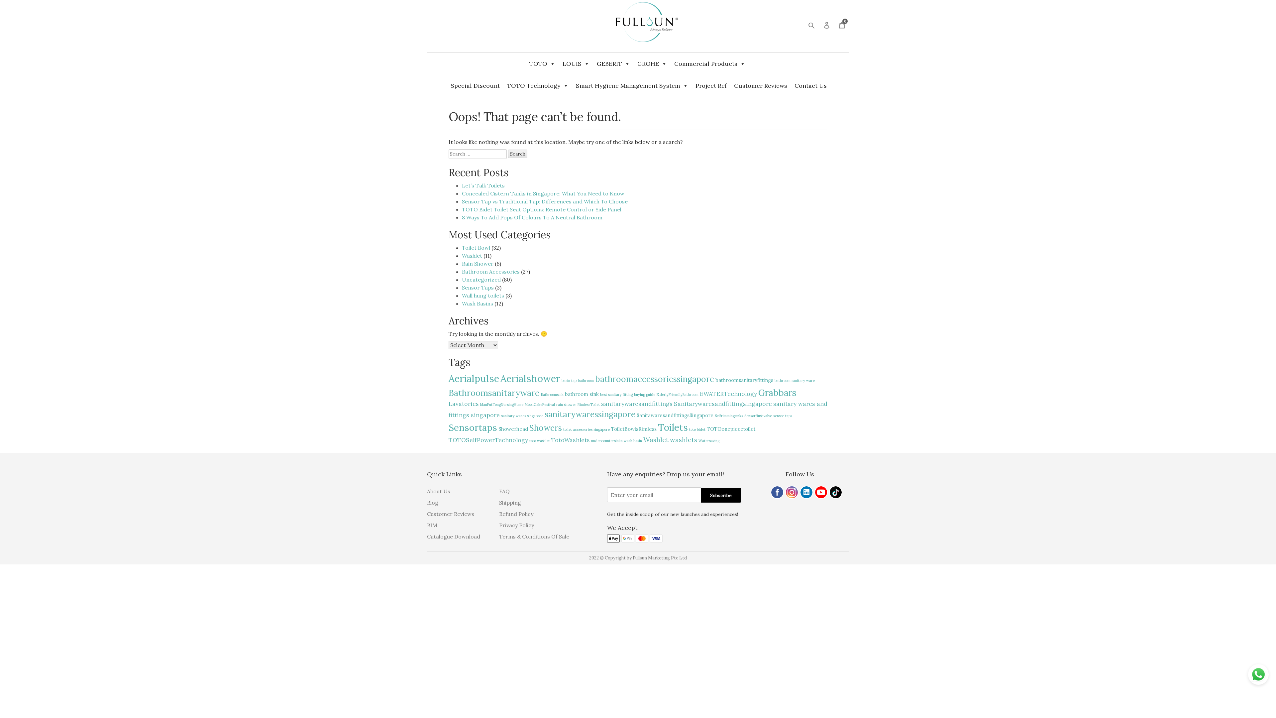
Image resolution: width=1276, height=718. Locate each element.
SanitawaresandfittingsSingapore (675, 415)
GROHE (648, 63)
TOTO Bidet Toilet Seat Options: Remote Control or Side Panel (541, 209)
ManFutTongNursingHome (501, 404)
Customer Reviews (760, 85)
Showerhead (513, 429)
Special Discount (475, 85)
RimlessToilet (589, 404)
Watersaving (708, 440)
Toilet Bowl (476, 247)
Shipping (510, 502)
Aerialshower (530, 378)
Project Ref (711, 85)
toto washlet (539, 440)
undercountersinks (606, 440)
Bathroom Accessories (491, 271)
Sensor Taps (478, 287)
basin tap (569, 380)
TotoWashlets (570, 440)
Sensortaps (473, 427)
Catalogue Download (453, 536)
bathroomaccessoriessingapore (654, 379)
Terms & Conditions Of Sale (534, 536)
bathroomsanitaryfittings (744, 380)
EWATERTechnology (728, 394)
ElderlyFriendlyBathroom (677, 394)
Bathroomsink (552, 394)
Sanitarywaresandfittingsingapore (723, 404)
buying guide (644, 394)
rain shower (566, 404)
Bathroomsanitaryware (494, 392)
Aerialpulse (474, 378)
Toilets (673, 427)
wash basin (633, 440)
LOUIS (572, 63)
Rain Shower (477, 263)
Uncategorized (481, 279)
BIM (432, 525)
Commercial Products (705, 63)
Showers (545, 427)
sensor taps (782, 416)
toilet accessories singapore (586, 429)
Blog (432, 502)
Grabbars (777, 392)
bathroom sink (582, 394)
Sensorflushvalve (758, 416)
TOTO (538, 63)
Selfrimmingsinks (729, 416)
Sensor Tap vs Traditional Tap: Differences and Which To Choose (545, 201)
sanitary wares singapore (522, 416)
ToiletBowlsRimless (634, 429)
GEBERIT (609, 63)
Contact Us (811, 85)
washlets (683, 439)
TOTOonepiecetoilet (731, 429)
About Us (438, 491)
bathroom (586, 380)
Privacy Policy (516, 525)
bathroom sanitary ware (795, 380)
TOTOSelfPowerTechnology (488, 440)
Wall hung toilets (483, 295)
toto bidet (697, 429)
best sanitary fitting (616, 394)
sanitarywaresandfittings (637, 404)
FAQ (504, 491)
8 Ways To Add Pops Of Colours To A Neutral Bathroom (532, 217)
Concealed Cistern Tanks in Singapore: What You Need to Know (543, 193)
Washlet (472, 255)
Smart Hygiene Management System (628, 85)
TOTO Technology (534, 85)
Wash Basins (477, 303)
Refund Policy (516, 514)
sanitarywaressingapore (590, 414)
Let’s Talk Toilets (483, 185)
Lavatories (464, 404)
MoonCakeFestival (540, 404)
